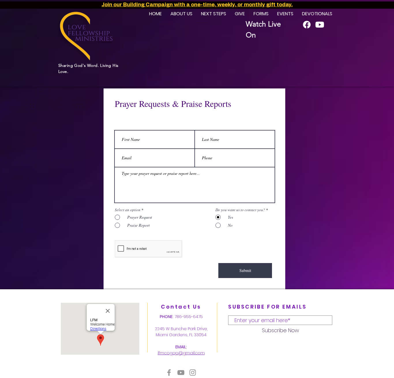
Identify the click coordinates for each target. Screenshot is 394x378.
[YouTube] (181, 372)
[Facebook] (307, 25)
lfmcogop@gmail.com (181, 353)
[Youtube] (320, 25)
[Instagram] (192, 372)
